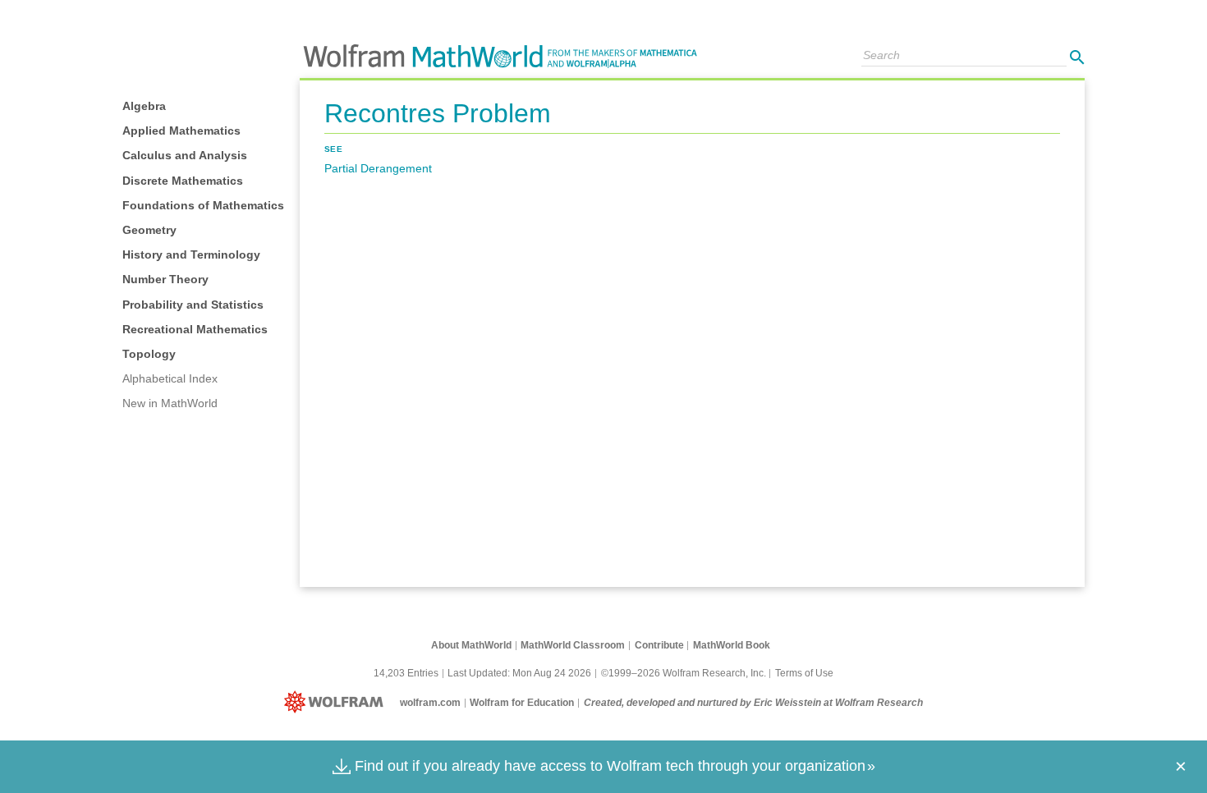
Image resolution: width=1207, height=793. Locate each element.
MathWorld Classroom (573, 645)
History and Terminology (191, 254)
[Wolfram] (337, 702)
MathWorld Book (731, 645)
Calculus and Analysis (184, 155)
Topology (149, 353)
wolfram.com (430, 702)
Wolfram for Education (522, 702)
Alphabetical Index (170, 378)
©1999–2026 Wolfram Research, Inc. (683, 673)
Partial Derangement (378, 168)
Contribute (659, 645)
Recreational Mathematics (195, 329)
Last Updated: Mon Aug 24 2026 (519, 673)
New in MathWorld (170, 403)
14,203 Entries (406, 673)
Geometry (149, 229)
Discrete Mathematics (182, 180)
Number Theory (165, 279)
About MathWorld (471, 645)
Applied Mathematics (181, 130)
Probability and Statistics (193, 304)
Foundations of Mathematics (203, 205)
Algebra (144, 105)
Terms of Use (804, 673)
